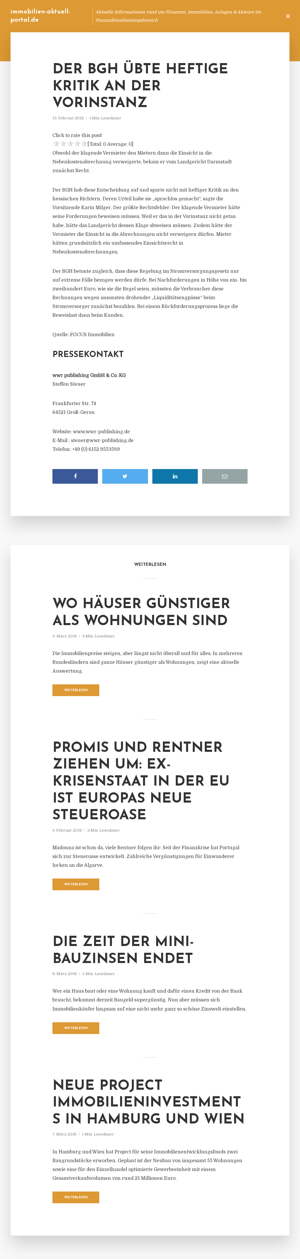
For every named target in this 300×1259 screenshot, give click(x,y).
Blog (166, 16)
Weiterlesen (76, 690)
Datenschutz (264, 16)
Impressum (233, 16)
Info (184, 16)
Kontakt (206, 16)
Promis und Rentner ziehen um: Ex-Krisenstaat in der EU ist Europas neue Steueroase (141, 782)
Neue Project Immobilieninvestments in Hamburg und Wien (148, 1103)
